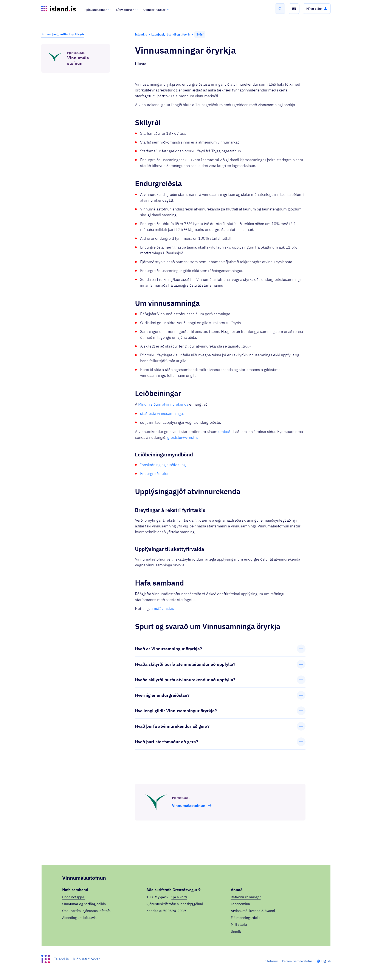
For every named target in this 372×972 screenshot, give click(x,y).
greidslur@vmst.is (182, 437)
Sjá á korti (179, 897)
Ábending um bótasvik (79, 917)
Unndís (236, 931)
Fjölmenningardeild (245, 917)
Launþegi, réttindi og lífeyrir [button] (65, 34)
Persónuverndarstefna (297, 961)
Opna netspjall (73, 897)
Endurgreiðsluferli (155, 473)
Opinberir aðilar (154, 10)
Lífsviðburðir (125, 10)
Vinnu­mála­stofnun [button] (188, 805)
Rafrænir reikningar (246, 897)
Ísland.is (61, 959)
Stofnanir (271, 961)
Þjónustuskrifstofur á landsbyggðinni (174, 904)
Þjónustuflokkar (95, 10)
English (326, 961)
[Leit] (280, 8)
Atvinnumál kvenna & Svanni (253, 911)
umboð (224, 431)
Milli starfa (239, 924)
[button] (294, 8)
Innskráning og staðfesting (163, 464)
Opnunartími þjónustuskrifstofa (86, 911)
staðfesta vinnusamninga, (162, 413)
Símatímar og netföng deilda (84, 904)
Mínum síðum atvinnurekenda (163, 404)
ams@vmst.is (162, 608)
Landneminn (240, 904)
